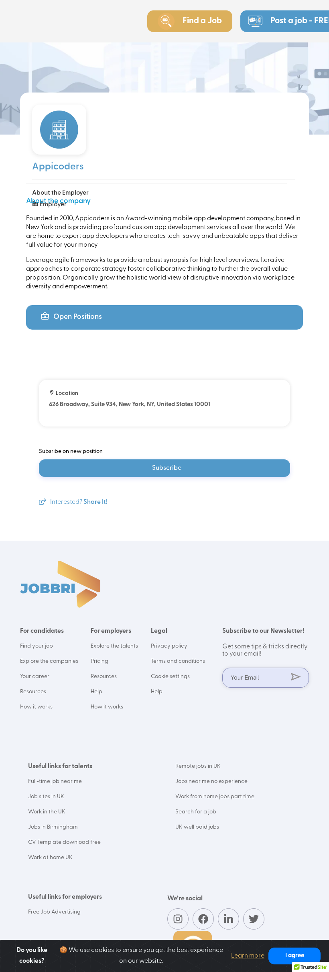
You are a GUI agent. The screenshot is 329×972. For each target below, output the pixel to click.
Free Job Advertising (54, 912)
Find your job (36, 646)
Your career (34, 677)
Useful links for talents (60, 766)
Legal (159, 631)
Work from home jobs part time (214, 797)
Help (96, 692)
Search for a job (195, 812)
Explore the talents (114, 646)
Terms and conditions (178, 661)
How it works (36, 707)
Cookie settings (170, 677)
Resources (33, 692)
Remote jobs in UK (198, 766)
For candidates (42, 631)
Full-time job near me (55, 782)
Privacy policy (169, 646)
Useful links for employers (65, 897)
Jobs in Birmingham (53, 827)
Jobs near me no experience (211, 782)
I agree (294, 956)
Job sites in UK (46, 797)
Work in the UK (46, 812)
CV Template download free (64, 842)
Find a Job (202, 21)
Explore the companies (49, 661)
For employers (111, 631)
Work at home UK (50, 858)
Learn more (247, 956)
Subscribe (166, 468)
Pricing (99, 661)
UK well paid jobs (197, 827)
